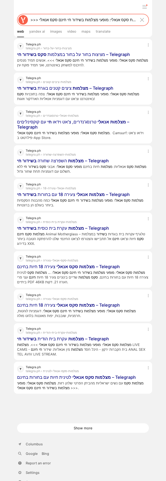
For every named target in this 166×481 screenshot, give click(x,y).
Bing (45, 453)
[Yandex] (23, 20)
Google (32, 453)
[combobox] (82, 19)
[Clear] (142, 19)
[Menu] (144, 7)
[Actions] (148, 45)
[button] (34, 463)
